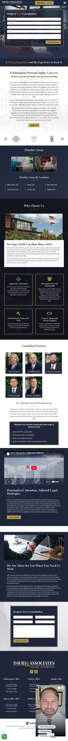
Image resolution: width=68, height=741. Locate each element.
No (31, 375)
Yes (36, 375)
